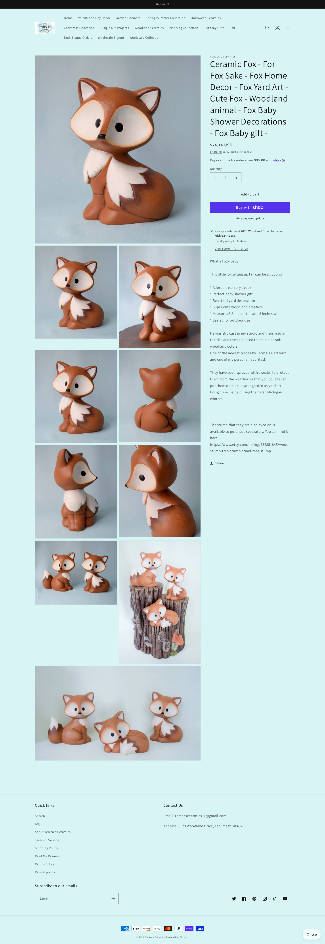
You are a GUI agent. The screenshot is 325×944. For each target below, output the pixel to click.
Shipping (216, 152)
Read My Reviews (47, 856)
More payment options (250, 218)
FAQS (39, 824)
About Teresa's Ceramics (53, 832)
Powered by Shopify (177, 937)
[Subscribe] (113, 898)
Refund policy (45, 872)
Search (40, 816)
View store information (231, 248)
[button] (267, 28)
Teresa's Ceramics (155, 937)
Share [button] (219, 463)
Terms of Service (47, 840)
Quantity (216, 169)
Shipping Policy (46, 848)
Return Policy (45, 864)
